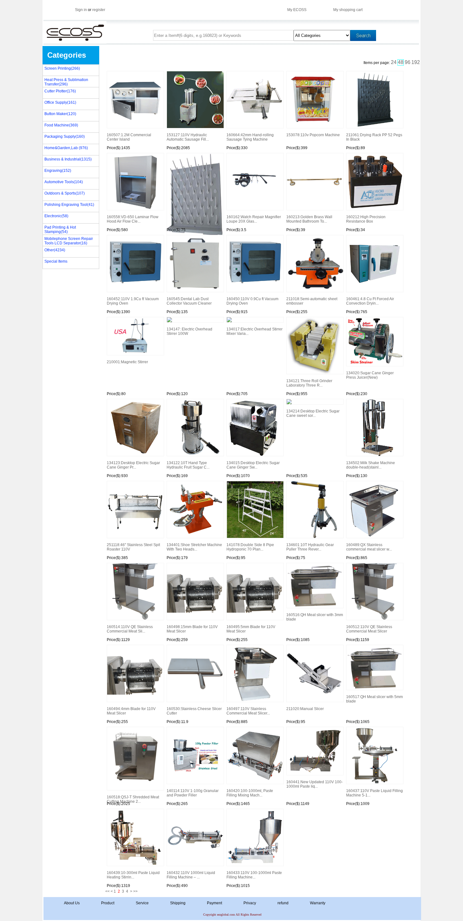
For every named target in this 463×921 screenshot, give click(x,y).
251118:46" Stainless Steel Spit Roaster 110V (133, 547)
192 (415, 62)
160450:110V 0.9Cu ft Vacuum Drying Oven (252, 301)
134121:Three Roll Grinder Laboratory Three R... (309, 383)
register (98, 10)
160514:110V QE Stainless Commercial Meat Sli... (130, 629)
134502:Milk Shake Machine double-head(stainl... (370, 465)
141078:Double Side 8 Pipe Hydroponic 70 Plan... (250, 547)
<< (107, 891)
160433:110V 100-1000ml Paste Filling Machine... (254, 875)
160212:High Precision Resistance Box (366, 219)
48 (400, 62)
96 (407, 62)
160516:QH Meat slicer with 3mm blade (314, 617)
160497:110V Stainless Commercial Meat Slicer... (248, 711)
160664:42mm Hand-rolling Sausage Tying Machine (250, 137)
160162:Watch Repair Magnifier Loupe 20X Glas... (253, 219)
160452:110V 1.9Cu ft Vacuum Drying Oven (133, 301)
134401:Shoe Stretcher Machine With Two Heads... (194, 547)
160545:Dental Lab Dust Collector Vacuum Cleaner (189, 301)
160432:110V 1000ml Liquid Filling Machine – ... (191, 875)
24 (394, 62)
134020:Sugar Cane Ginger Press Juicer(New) (370, 375)
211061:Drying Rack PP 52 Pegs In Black (374, 137)
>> (135, 891)
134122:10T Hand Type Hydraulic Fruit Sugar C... (188, 465)
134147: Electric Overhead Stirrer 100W (189, 331)
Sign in (81, 10)
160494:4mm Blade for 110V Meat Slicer (131, 711)
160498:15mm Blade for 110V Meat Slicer (192, 629)
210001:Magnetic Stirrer (127, 362)
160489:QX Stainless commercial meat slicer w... (369, 547)
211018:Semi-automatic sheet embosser (311, 301)
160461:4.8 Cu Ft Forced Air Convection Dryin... (370, 301)
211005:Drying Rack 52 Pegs (195, 191)
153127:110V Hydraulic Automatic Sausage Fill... (188, 137)
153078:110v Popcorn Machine (313, 135)
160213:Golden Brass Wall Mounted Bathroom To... (309, 219)
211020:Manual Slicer (305, 709)
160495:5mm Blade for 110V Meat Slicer (250, 629)
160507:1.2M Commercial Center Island (129, 137)
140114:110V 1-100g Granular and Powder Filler (193, 793)
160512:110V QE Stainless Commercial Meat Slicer (369, 629)
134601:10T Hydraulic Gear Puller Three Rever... (310, 547)
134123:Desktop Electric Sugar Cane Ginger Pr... (133, 465)
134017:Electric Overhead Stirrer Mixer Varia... (254, 331)
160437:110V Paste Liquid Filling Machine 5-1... (374, 793)
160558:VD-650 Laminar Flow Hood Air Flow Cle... (132, 219)
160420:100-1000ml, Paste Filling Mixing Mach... (249, 793)
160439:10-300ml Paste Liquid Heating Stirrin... (133, 875)
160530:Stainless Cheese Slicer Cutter (194, 711)
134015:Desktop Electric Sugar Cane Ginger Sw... (253, 465)
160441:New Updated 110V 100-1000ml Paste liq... (314, 784)
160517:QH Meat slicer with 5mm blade (374, 699)
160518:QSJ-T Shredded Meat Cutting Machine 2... (133, 798)
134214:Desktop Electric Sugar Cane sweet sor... (313, 413)
